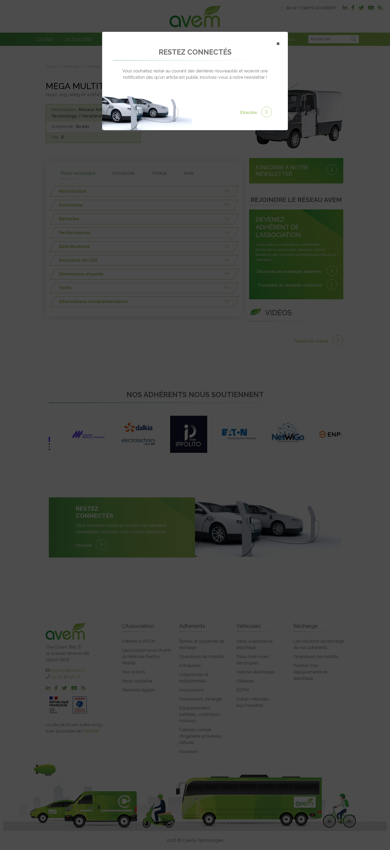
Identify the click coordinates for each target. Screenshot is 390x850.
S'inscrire (249, 112)
